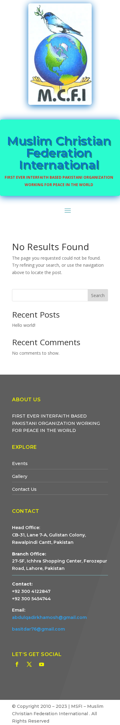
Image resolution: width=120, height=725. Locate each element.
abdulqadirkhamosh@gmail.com (49, 617)
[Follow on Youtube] (41, 664)
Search (98, 295)
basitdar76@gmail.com (38, 629)
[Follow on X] (29, 664)
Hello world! (23, 325)
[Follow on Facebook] (17, 664)
